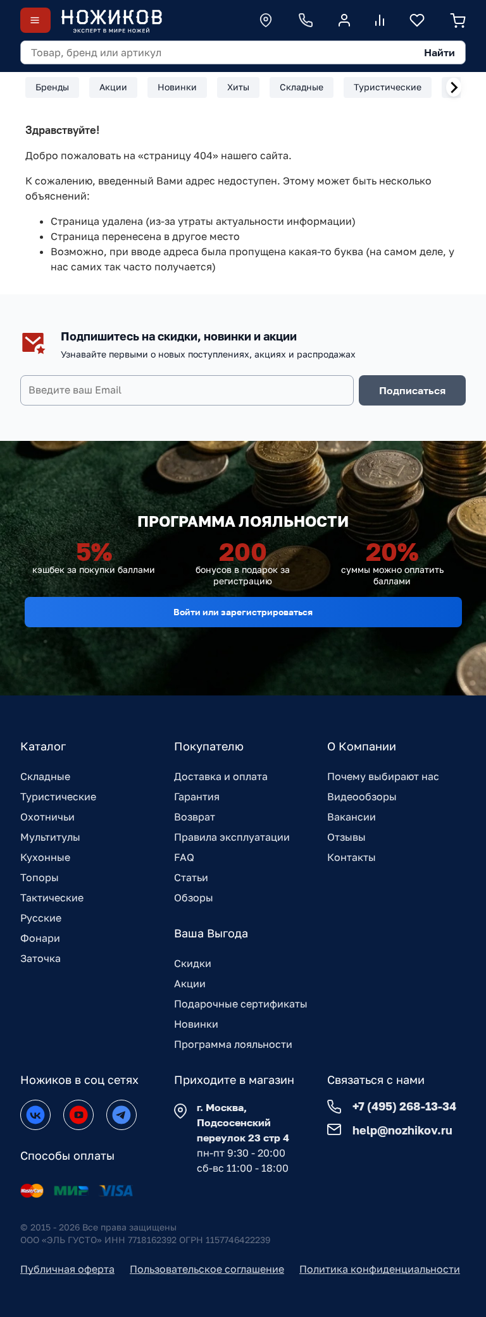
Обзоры (193, 897)
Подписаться (412, 390)
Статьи (191, 877)
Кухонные (45, 857)
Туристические (58, 796)
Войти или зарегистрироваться (243, 611)
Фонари (40, 938)
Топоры (39, 877)
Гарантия (197, 796)
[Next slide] (453, 87)
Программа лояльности (233, 1044)
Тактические (52, 897)
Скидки (192, 963)
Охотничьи (47, 816)
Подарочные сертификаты (241, 1003)
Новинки (196, 1024)
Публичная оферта (67, 1269)
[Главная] (111, 20)
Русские (40, 917)
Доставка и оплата (221, 776)
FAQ (184, 857)
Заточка (40, 958)
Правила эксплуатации (232, 837)
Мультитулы (50, 837)
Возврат (194, 816)
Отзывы (346, 837)
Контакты (351, 857)
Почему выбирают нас (383, 776)
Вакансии (351, 816)
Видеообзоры (362, 796)
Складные (45, 776)
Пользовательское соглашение (207, 1269)
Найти (439, 52)
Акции (190, 983)
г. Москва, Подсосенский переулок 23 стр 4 (243, 1122)
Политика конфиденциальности (379, 1269)
